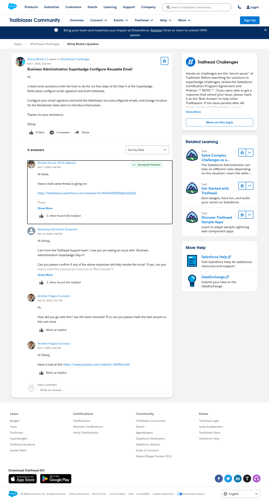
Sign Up (250, 20)
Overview (77, 20)
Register (156, 30)
